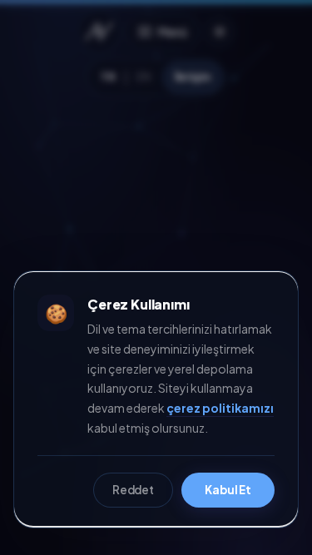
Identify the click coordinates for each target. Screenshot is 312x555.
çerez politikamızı (220, 407)
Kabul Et (228, 490)
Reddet (133, 490)
